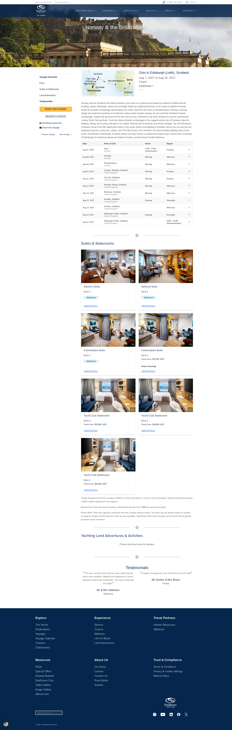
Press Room (101, 680)
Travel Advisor (62, 2)
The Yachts (41, 624)
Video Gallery (43, 685)
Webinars (159, 629)
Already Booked (43, 2)
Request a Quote (55, 116)
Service (99, 624)
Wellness (100, 634)
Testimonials (45, 101)
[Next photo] (132, 268)
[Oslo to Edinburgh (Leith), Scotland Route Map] (108, 83)
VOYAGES (108, 10)
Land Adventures (47, 95)
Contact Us (101, 676)
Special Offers (43, 671)
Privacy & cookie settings (168, 671)
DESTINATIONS (84, 10)
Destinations (42, 629)
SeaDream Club (44, 680)
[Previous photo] (83, 268)
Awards (99, 685)
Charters (40, 643)
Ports (41, 83)
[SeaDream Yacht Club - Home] (170, 703)
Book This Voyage (55, 109)
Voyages (40, 634)
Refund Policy (161, 676)
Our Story (100, 666)
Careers (99, 671)
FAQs (38, 666)
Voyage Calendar (45, 638)
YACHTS (150, 10)
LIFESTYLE (130, 10)
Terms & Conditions (165, 666)
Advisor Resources (164, 624)
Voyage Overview (48, 77)
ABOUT (169, 10)
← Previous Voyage (47, 134)
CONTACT (188, 10)
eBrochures (42, 694)
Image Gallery (43, 689)
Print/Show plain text (51, 123)
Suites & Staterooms (49, 89)
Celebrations (42, 647)
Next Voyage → (66, 134)
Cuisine (99, 629)
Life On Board (102, 638)
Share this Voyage (51, 127)
